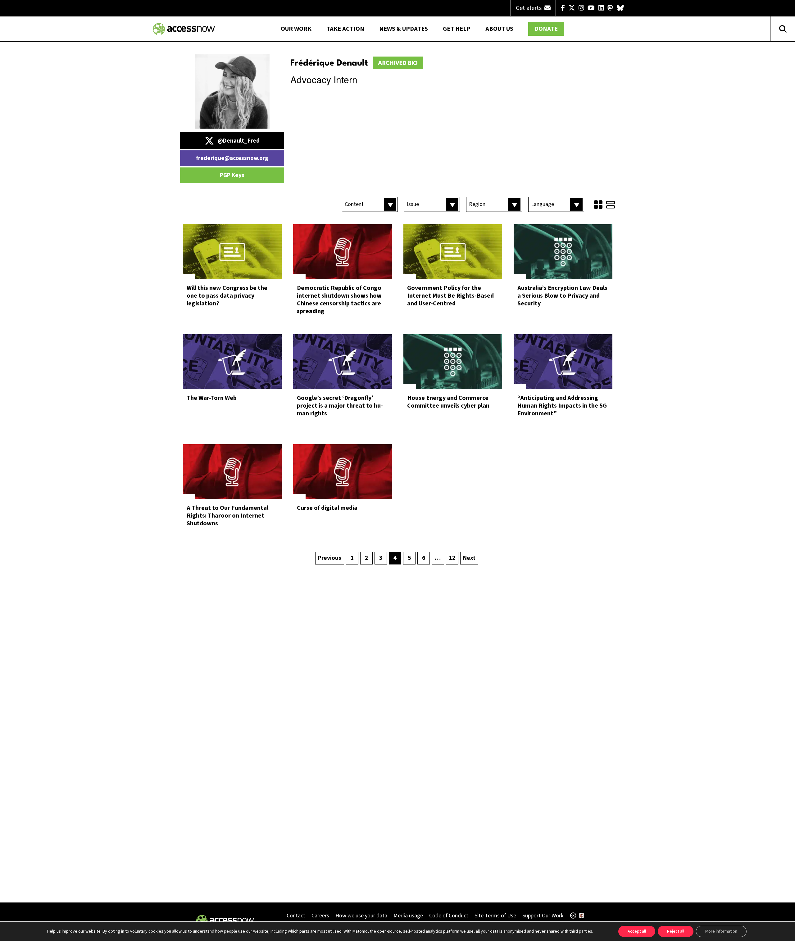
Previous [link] (329, 558)
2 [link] (366, 558)
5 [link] (409, 558)
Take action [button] (345, 29)
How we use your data (361, 916)
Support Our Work (542, 916)
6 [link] (423, 558)
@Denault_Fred (239, 141)
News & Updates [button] (403, 29)
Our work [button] (296, 29)
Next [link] (469, 558)
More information (721, 931)
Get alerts (529, 8)
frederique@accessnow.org (232, 158)
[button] (370, 204)
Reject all (675, 931)
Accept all (637, 931)
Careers (320, 916)
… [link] (438, 558)
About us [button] (499, 29)
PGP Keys (232, 175)
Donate (546, 29)
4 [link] (395, 558)
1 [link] (352, 558)
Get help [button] (456, 29)
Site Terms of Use (495, 916)
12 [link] (452, 558)
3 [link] (380, 558)
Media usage (408, 916)
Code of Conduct (448, 916)
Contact (296, 916)
